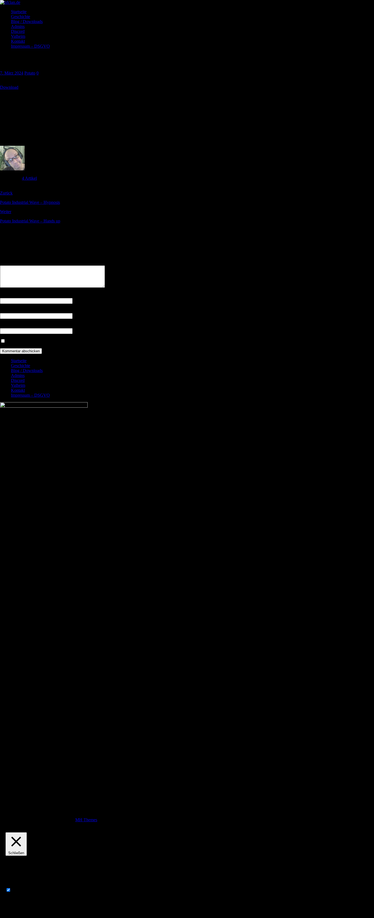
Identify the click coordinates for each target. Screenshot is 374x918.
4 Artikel (29, 178)
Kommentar (10, 263)
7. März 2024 (11, 73)
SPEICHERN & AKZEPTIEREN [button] (35, 910)
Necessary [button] (14, 884)
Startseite (19, 11)
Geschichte (20, 16)
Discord (18, 31)
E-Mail (6, 310)
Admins (18, 26)
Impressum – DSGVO (30, 46)
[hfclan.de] (10, 2)
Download (9, 87)
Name (5, 295)
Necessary (21, 890)
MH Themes (86, 819)
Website (7, 325)
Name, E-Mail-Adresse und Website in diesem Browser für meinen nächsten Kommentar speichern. (91, 341)
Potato (29, 73)
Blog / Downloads (27, 21)
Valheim (18, 36)
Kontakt (18, 41)
